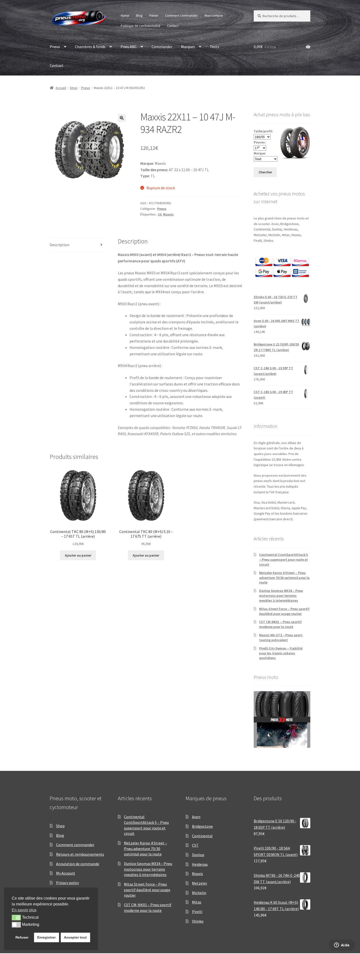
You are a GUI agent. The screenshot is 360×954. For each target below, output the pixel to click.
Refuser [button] (21, 937)
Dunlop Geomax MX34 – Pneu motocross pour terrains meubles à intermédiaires (281, 595)
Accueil (61, 88)
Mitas (196, 902)
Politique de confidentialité (140, 26)
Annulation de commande (77, 863)
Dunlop (198, 854)
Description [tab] (59, 244)
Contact (173, 26)
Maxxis (168, 214)
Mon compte (213, 15)
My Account (65, 873)
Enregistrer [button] (46, 937)
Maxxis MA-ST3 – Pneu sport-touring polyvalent (281, 637)
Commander (162, 46)
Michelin (199, 892)
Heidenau (200, 864)
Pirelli (197, 911)
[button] (122, 118)
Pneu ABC (128, 46)
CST (195, 845)
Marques (188, 46)
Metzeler (199, 883)
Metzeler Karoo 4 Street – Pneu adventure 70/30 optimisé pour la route (284, 578)
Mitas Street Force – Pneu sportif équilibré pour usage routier (284, 611)
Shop (73, 88)
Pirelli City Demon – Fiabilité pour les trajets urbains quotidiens (280, 653)
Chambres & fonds (90, 46)
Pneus (55, 46)
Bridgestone (202, 826)
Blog (139, 15)
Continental (202, 835)
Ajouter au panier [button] (78, 555)
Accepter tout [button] (75, 937)
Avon (196, 816)
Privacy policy (67, 882)
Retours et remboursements (80, 854)
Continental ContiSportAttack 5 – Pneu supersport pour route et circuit (283, 559)
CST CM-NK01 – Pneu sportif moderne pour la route (280, 624)
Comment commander (181, 15)
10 (159, 214)
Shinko (198, 921)
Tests (214, 46)
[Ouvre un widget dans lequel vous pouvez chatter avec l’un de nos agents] (341, 945)
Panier (153, 15)
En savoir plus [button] (24, 910)
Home (125, 15)
